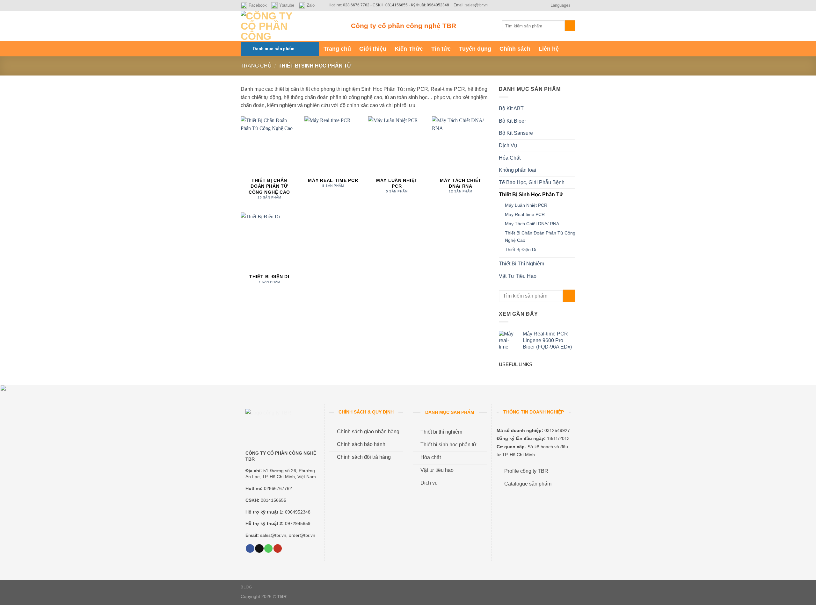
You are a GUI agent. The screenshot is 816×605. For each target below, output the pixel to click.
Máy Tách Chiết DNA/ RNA (532, 223)
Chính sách (514, 49)
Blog (246, 587)
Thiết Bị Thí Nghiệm (521, 263)
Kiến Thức (409, 49)
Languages (560, 5)
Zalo (311, 5)
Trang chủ (337, 49)
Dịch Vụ (508, 145)
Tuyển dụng (475, 49)
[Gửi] (570, 25)
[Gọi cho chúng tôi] (268, 548)
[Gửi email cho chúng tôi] (259, 548)
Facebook (258, 5)
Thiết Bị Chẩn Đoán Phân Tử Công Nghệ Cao (540, 236)
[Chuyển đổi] (572, 108)
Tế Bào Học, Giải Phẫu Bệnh (532, 182)
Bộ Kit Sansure (516, 133)
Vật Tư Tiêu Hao (517, 276)
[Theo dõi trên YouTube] (277, 548)
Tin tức (441, 49)
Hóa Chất (510, 158)
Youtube (286, 5)
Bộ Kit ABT (511, 108)
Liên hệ (549, 49)
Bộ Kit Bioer (512, 121)
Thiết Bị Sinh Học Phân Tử (531, 194)
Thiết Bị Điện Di (520, 249)
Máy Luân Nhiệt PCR (526, 205)
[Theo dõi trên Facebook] (250, 548)
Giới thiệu (372, 49)
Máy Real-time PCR (525, 214)
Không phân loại (517, 170)
